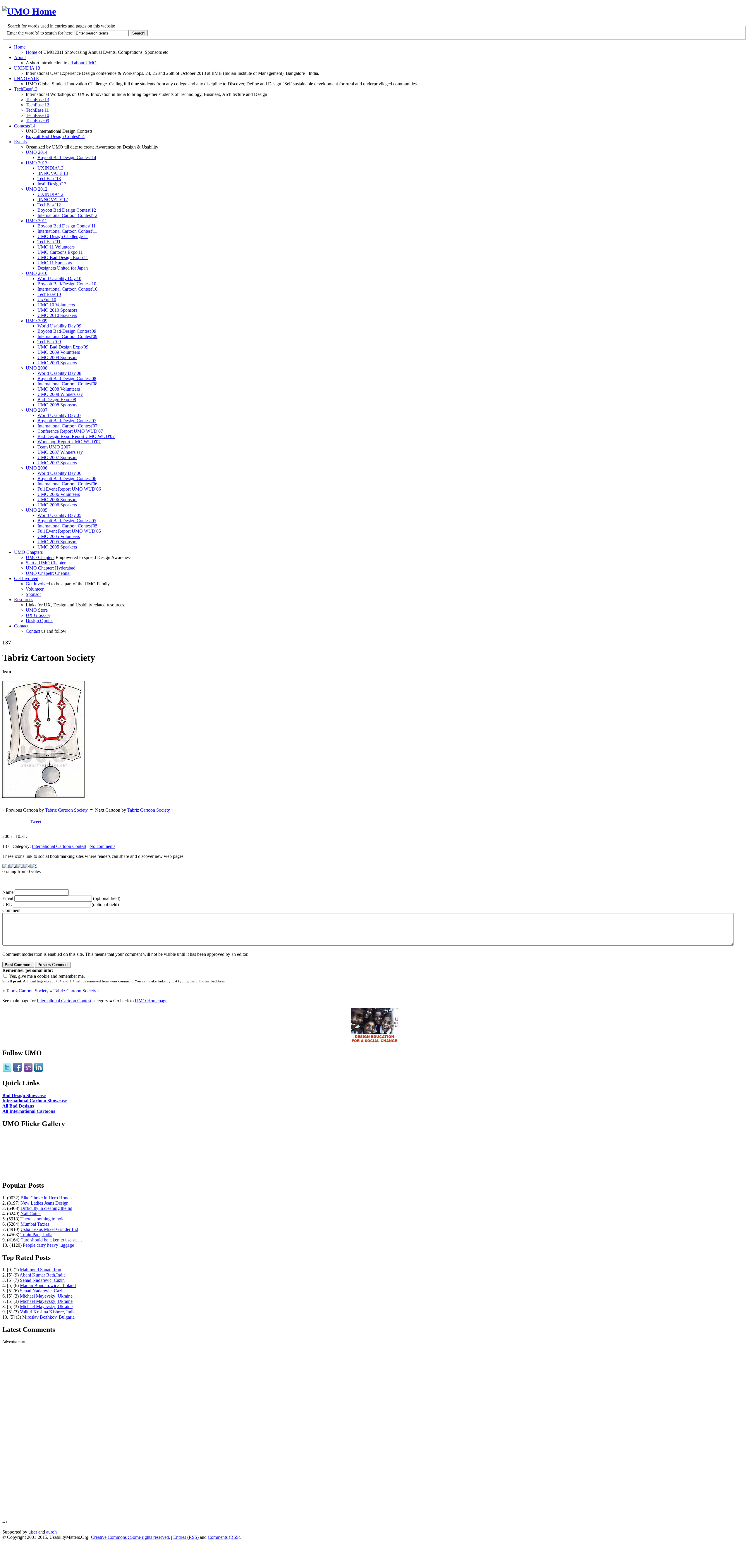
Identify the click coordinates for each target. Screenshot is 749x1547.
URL (7, 904)
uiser (32, 1531)
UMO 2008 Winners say (60, 394)
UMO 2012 (36, 189)
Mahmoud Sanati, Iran (40, 1269)
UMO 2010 (36, 273)
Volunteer (35, 589)
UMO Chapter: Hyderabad (50, 567)
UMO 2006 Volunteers (58, 494)
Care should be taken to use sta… (51, 1239)
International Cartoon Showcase (34, 1100)
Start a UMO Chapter (46, 562)
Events (20, 141)
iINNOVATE (26, 78)
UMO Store (37, 610)
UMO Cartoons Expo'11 (60, 252)
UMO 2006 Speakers (57, 504)
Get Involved (26, 578)
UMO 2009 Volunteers (58, 352)
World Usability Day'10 (59, 278)
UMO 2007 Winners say (60, 452)
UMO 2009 (36, 320)
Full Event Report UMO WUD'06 (69, 489)
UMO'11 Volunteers (56, 246)
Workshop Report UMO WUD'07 (69, 441)
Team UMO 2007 (54, 446)
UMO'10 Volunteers (56, 304)
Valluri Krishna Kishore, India (47, 1311)
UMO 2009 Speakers (57, 362)
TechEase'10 (37, 115)
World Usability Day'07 (59, 415)
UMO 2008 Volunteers (58, 389)
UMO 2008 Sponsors (57, 404)
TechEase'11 (37, 110)
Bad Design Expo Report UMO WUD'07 (76, 436)
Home (19, 46)
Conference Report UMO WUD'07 (70, 431)
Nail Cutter (30, 1213)
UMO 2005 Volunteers (58, 536)
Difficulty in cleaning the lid (46, 1208)
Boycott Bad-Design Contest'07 (66, 420)
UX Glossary (38, 615)
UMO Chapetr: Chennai (48, 573)
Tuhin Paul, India (36, 1234)
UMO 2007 (36, 410)
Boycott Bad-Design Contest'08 (66, 378)
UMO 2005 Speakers (57, 546)
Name (7, 892)
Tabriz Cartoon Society (66, 810)
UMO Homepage (151, 1000)
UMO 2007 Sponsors (57, 457)
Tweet (35, 821)
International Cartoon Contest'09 (67, 336)
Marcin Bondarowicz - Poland (48, 1285)
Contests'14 (24, 125)
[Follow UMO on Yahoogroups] (28, 1070)
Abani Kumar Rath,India (43, 1274)
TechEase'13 (25, 89)
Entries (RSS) (186, 1537)
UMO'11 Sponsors (54, 262)
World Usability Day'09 (59, 325)
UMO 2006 (36, 467)
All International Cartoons (28, 1111)
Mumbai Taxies (34, 1224)
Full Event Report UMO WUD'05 (69, 531)
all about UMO (82, 62)
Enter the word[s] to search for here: (40, 32)
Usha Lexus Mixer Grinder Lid (49, 1229)
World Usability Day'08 (59, 373)
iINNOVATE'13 (52, 173)
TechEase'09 (37, 120)
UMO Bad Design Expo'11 (62, 257)
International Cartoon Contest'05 (67, 525)
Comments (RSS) (224, 1537)
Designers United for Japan (62, 267)
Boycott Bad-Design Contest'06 (66, 478)
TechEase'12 (37, 104)
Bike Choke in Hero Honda (46, 1197)
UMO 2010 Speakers (57, 315)
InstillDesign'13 (51, 183)
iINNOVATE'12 (52, 199)
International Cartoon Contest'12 (67, 215)
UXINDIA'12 (50, 194)
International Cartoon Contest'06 (67, 483)
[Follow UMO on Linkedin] (38, 1070)
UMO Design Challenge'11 (62, 236)
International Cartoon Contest (59, 846)
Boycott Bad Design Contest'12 (66, 210)
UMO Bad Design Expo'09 (62, 346)
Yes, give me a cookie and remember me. (47, 976)
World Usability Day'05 (59, 515)
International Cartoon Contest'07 (67, 425)
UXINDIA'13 (27, 67)
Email (7, 898)
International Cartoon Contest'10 (67, 289)
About (20, 57)
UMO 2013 (36, 162)
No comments (102, 846)
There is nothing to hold (42, 1218)
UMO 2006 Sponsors (57, 499)
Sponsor (33, 594)
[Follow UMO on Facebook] (17, 1070)
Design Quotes (39, 620)
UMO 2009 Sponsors (57, 357)
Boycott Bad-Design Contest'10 (66, 283)
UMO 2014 (36, 152)
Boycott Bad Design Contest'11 (66, 225)
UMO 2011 (36, 220)
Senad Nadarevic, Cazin (42, 1280)
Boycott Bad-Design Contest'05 (66, 520)
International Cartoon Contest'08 (67, 383)
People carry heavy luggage (48, 1245)
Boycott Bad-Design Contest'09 (66, 331)
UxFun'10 (46, 299)
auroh (51, 1531)
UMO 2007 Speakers (57, 462)
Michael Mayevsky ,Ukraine (46, 1296)
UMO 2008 (36, 367)
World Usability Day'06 (59, 473)
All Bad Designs (18, 1105)
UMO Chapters (28, 552)
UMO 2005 (36, 510)
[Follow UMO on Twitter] (7, 1070)
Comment (11, 910)
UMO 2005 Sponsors (57, 541)
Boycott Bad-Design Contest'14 (55, 136)
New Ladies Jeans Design (44, 1203)
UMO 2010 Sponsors (57, 310)
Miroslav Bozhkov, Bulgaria (48, 1317)
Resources (23, 599)
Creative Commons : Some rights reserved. (130, 1537)
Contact (21, 625)
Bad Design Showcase (24, 1095)
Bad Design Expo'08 (56, 399)
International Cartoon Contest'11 (67, 231)
